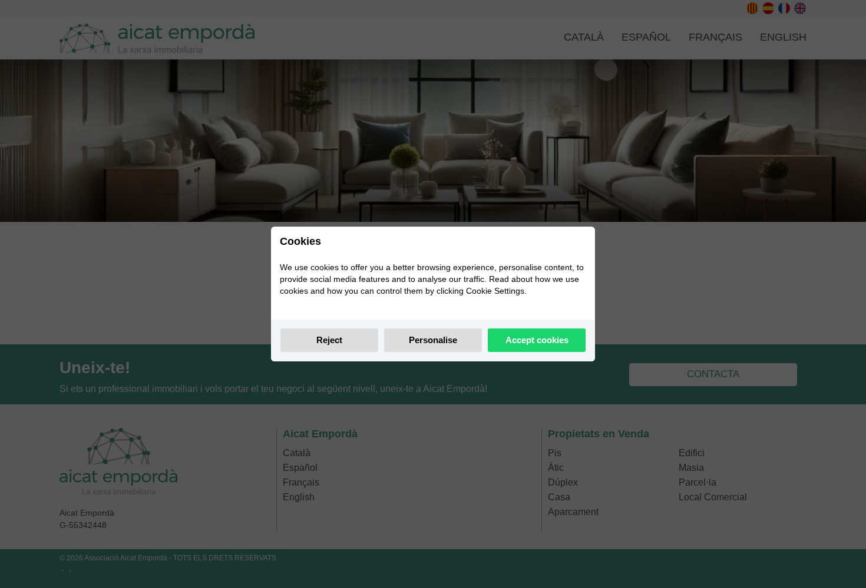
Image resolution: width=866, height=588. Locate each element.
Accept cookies (536, 340)
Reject (329, 340)
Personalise (433, 340)
